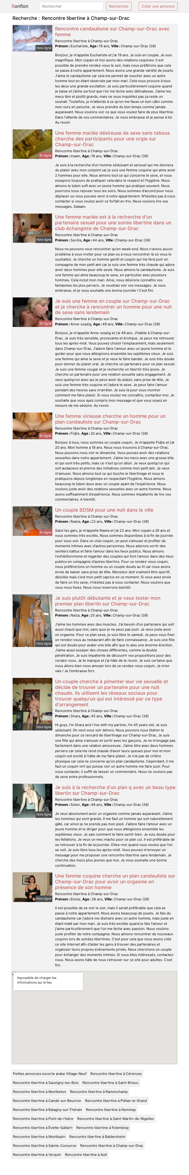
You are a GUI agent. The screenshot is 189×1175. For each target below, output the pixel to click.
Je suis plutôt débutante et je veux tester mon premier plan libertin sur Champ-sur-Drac (107, 601)
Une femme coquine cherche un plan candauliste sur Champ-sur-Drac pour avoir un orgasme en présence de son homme (115, 881)
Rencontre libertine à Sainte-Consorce (44, 1145)
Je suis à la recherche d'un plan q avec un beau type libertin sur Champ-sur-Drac (115, 790)
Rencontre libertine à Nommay (111, 1109)
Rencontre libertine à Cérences (116, 1073)
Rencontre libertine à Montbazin (39, 1136)
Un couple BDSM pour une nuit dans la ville (104, 510)
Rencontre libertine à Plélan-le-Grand (116, 1100)
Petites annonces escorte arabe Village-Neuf (49, 1073)
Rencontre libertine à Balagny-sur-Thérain (47, 1109)
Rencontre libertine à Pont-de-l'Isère (43, 1118)
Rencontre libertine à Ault (86, 1154)
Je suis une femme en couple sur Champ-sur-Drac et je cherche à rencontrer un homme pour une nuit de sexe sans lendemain (113, 306)
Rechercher (119, 6)
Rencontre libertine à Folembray (102, 1127)
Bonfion (20, 6)
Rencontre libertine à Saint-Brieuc (111, 1082)
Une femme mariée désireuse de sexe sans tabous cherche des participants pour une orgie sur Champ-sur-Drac (112, 138)
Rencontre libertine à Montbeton (39, 1091)
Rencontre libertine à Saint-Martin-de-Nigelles (115, 1118)
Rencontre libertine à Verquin (37, 1154)
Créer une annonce (158, 6)
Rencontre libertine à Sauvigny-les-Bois (46, 1082)
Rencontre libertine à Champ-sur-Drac (111, 1145)
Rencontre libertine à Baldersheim (97, 1136)
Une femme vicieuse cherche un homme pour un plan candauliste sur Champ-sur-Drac (110, 419)
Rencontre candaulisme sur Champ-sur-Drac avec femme (112, 31)
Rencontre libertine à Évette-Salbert (42, 1127)
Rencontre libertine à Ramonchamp (99, 1091)
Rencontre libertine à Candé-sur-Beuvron (47, 1100)
